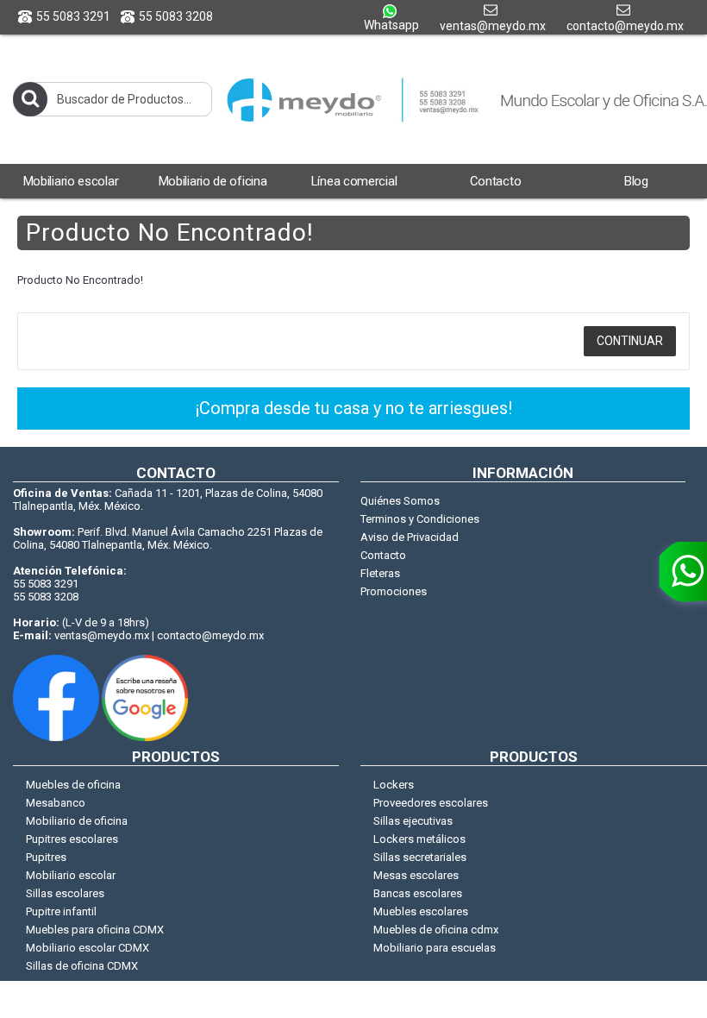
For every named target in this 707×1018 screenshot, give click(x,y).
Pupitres (46, 857)
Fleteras (380, 573)
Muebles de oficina (73, 784)
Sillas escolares (65, 893)
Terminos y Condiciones (419, 518)
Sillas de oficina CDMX (82, 965)
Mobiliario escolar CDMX (87, 947)
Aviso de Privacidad (409, 537)
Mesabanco (55, 802)
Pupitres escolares (72, 839)
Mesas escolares (416, 875)
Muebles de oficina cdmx (435, 929)
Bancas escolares (417, 893)
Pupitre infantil (61, 911)
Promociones (393, 591)
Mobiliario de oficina (77, 820)
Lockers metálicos (419, 839)
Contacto (383, 555)
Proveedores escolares (430, 802)
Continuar (630, 341)
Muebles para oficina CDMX (95, 929)
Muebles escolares (420, 911)
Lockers (393, 784)
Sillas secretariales (419, 857)
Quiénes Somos (400, 500)
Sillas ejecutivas (413, 820)
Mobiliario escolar (71, 875)
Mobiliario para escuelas (434, 947)
